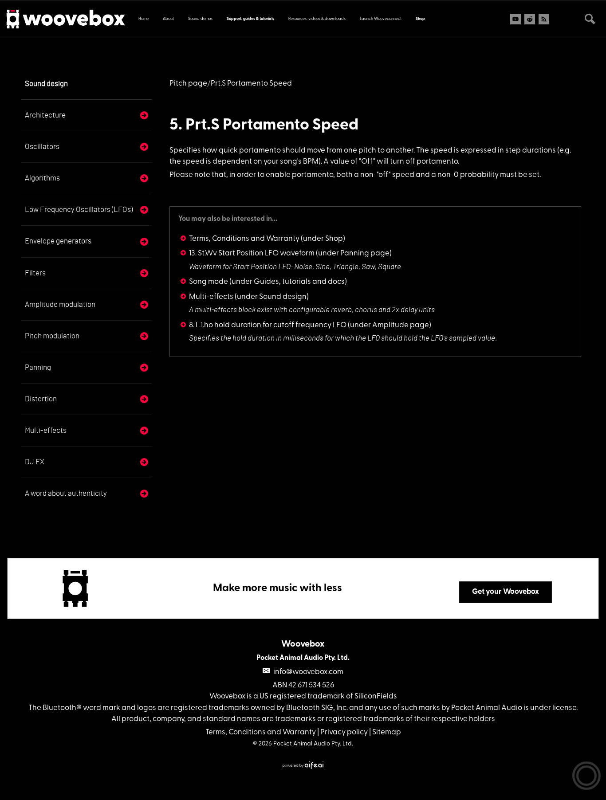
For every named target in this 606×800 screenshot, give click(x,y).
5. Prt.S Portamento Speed (263, 125)
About (168, 19)
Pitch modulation (52, 336)
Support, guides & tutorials (250, 19)
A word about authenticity (66, 493)
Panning (38, 367)
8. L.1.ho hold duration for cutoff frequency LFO (267, 325)
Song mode (208, 282)
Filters (35, 273)
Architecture (45, 115)
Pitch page (188, 83)
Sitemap (386, 732)
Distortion (41, 399)
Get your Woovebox (505, 592)
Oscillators (42, 146)
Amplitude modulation (60, 304)
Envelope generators (58, 241)
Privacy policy (344, 732)
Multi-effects (46, 430)
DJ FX (34, 462)
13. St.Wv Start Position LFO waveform (252, 253)
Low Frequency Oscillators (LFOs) (79, 209)
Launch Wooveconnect (380, 19)
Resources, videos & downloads (317, 19)
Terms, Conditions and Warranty (244, 239)
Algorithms (42, 178)
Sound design (46, 83)
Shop (420, 19)
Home (143, 19)
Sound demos (200, 19)
